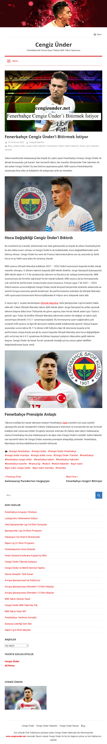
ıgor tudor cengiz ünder (18, 467)
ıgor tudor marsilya (44, 467)
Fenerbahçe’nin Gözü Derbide (20, 549)
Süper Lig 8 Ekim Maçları (18, 630)
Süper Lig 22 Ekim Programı (19, 543)
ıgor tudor (77, 463)
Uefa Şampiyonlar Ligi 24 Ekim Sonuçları (26, 524)
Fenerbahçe (87, 455)
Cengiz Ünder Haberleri (47, 726)
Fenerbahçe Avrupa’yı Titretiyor (21, 512)
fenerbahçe (52, 146)
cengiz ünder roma (42, 455)
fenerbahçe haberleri (68, 459)
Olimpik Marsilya (49, 303)
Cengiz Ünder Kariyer (69, 726)
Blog (10, 146)
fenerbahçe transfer (16, 463)
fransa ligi (35, 463)
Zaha (65, 422)
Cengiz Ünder (53, 44)
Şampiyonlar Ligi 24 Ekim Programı (23, 530)
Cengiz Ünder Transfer (66, 455)
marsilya (61, 467)
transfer (8, 149)
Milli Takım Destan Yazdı (17, 598)
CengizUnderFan (36, 142)
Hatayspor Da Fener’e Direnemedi (22, 537)
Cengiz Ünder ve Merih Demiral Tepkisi (25, 567)
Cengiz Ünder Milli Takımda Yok (21, 605)
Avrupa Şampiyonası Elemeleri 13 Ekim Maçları (29, 592)
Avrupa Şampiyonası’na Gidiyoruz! (22, 580)
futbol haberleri (72, 146)
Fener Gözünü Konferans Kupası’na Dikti (26, 555)
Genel (82, 146)
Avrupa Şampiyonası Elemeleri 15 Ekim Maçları (29, 586)
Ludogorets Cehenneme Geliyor (21, 518)
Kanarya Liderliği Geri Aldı (18, 623)
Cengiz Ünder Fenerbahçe (62, 451)
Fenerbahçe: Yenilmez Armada (20, 617)
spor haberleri (92, 146)
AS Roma (9, 665)
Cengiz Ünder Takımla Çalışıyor (21, 561)
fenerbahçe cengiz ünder (19, 459)
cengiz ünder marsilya (17, 455)
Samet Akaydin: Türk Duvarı (19, 574)
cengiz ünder (19, 146)
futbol (61, 146)
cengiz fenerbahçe (20, 451)
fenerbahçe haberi (44, 459)
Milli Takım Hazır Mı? (15, 611)
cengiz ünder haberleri (36, 146)
